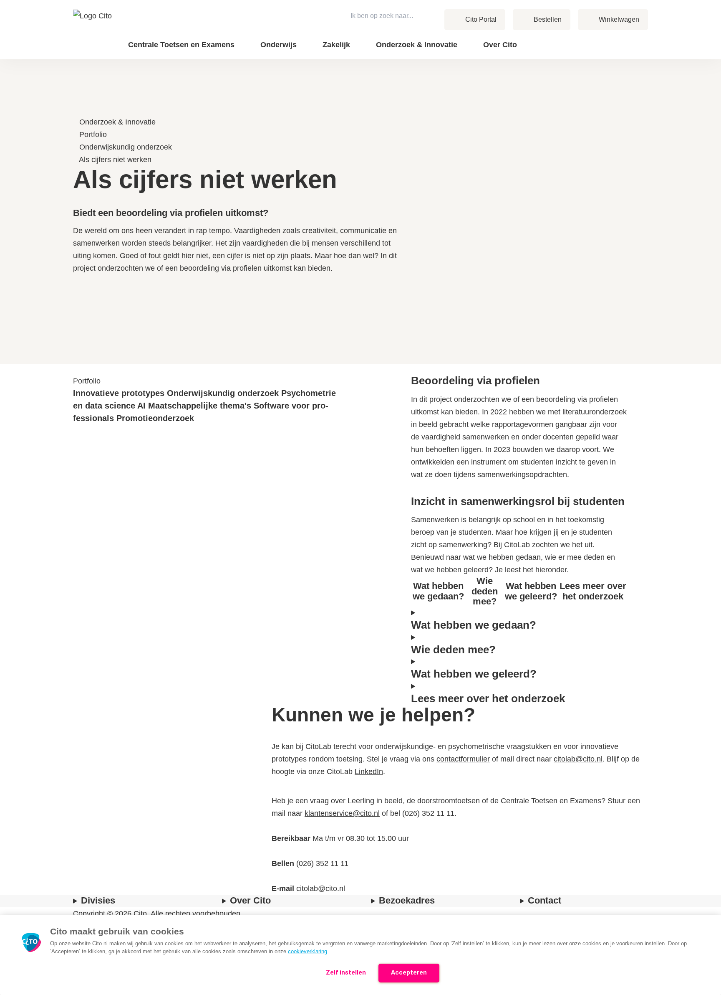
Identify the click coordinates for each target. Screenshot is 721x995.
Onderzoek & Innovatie (117, 122)
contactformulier (463, 759)
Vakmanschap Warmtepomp (584, 49)
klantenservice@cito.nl (342, 813)
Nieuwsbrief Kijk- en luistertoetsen (574, 44)
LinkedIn (369, 771)
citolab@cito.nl (578, 759)
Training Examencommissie (585, 38)
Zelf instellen (346, 972)
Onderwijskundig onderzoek (125, 147)
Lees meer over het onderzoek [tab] (593, 591)
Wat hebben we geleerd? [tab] (531, 591)
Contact (607, 38)
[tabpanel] (519, 619)
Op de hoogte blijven (576, 50)
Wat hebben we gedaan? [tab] (438, 591)
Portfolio (93, 134)
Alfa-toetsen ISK (540, 38)
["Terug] (77, 109)
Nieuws (606, 38)
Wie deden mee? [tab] (484, 591)
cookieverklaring (307, 951)
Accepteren (409, 972)
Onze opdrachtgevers (555, 38)
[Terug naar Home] (93, 30)
